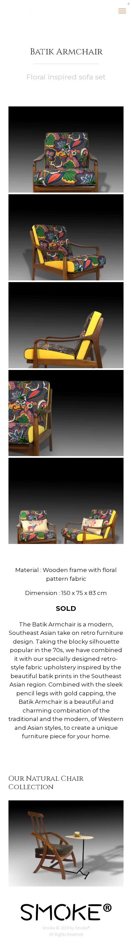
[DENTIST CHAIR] (66, 843)
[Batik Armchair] (66, 149)
